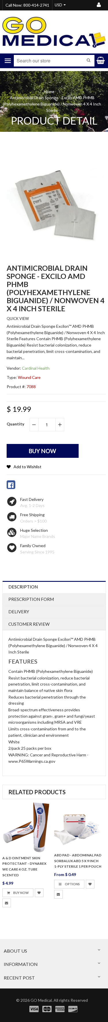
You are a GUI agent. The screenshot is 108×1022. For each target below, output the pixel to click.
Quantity (15, 423)
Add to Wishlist (27, 466)
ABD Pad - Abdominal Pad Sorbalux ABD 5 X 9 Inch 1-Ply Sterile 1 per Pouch (77, 861)
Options (72, 884)
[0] (11, 484)
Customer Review (29, 624)
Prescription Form (31, 599)
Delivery (18, 611)
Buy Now (21, 893)
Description (23, 586)
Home (49, 91)
